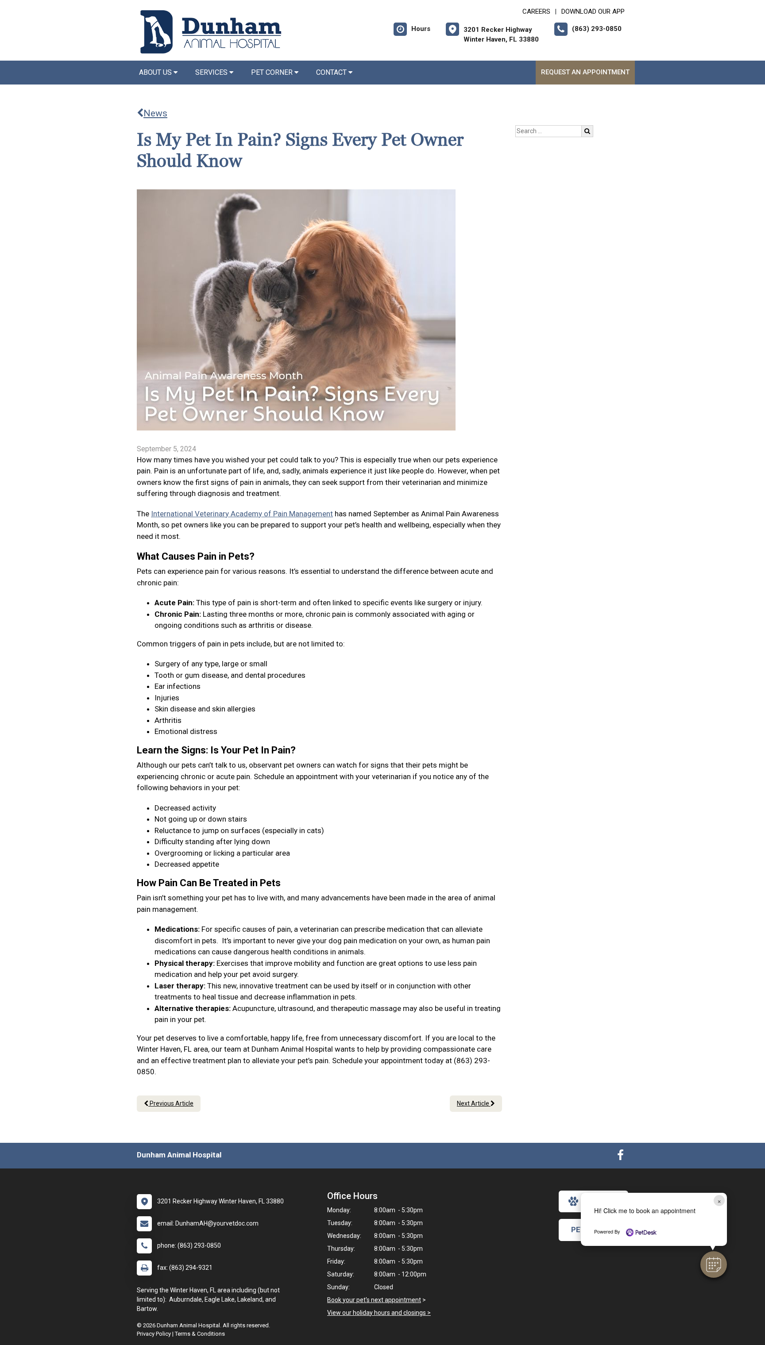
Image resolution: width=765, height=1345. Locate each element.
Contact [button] (332, 72)
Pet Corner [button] (272, 72)
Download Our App (593, 11)
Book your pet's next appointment (374, 1299)
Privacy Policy (154, 1333)
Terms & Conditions (200, 1333)
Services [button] (212, 72)
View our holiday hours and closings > (379, 1312)
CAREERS (536, 11)
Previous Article (170, 1103)
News (155, 113)
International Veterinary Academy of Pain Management (242, 513)
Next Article (474, 1103)
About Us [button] (156, 72)
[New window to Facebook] (620, 1157)
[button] (713, 1264)
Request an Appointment (585, 72)
